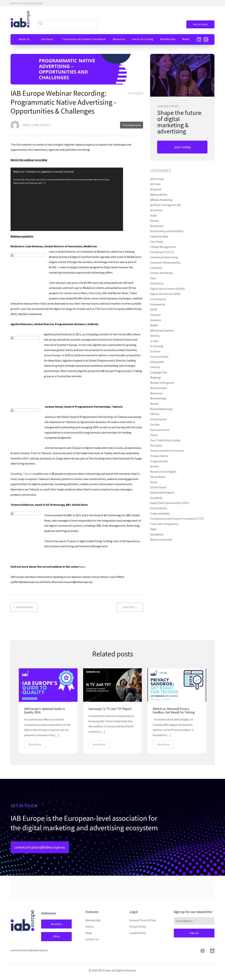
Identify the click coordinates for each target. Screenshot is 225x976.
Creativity (156, 267)
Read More (34, 744)
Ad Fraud (155, 184)
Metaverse (156, 393)
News (88, 933)
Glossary (155, 314)
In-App (154, 341)
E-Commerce (158, 299)
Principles (156, 445)
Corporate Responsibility (165, 262)
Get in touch (200, 24)
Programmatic (159, 461)
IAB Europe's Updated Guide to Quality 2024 (44, 710)
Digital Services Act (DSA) (165, 294)
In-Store (155, 351)
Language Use (158, 372)
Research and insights (163, 471)
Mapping (155, 377)
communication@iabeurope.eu (39, 847)
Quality (154, 466)
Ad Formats (157, 179)
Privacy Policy (138, 926)
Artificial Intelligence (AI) (165, 205)
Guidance (155, 320)
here (82, 566)
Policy (154, 435)
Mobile (154, 403)
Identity (155, 335)
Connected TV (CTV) (162, 252)
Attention (156, 210)
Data (153, 278)
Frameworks (157, 304)
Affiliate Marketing (161, 200)
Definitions (157, 283)
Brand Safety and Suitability (167, 231)
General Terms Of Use (143, 920)
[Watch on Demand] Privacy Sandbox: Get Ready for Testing (174, 710)
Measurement (158, 388)
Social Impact (158, 487)
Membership (93, 920)
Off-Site (154, 414)
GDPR (153, 309)
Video (153, 529)
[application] (67, 199)
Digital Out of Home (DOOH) (167, 288)
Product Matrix (159, 456)
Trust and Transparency (164, 524)
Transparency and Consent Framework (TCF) (177, 518)
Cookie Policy (138, 933)
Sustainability (158, 508)
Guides (154, 325)
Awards (154, 220)
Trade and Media (159, 513)
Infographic (157, 361)
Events (89, 926)
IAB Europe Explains (162, 330)
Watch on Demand (161, 539)
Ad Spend (155, 189)
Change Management (163, 247)
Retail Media (157, 477)
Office (56, 936)
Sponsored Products (162, 492)
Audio (153, 215)
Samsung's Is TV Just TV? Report (110, 709)
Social (153, 482)
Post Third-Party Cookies (165, 440)
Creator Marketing (161, 273)
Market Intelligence (162, 382)
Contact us (91, 939)
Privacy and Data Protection (167, 450)
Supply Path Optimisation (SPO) (169, 503)
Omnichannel (158, 419)
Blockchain (156, 226)
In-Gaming (156, 346)
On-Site (154, 424)
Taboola (28, 473)
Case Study (156, 241)
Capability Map (159, 236)
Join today (182, 147)
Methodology (158, 398)
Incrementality (159, 356)
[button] (24, 39)
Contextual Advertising (164, 257)
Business (56, 924)
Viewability (156, 534)
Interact (155, 367)
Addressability (158, 194)
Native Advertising (161, 409)
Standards (156, 498)
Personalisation (159, 430)
